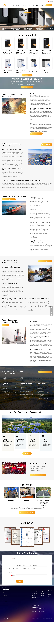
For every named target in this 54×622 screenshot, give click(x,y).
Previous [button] (2, 496)
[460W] (8, 43)
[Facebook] (2, 618)
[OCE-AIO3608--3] (8, 63)
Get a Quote (49, 5)
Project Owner (42, 568)
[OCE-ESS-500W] (33, 63)
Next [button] (51, 496)
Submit (19, 581)
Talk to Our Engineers (46, 144)
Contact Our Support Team (8, 199)
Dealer (35, 568)
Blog (49, 592)
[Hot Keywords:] (43, 2)
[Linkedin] (4, 618)
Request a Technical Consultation (27, 512)
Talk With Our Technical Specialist (38, 474)
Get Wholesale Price (27, 12)
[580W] (20, 43)
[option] (11, 496)
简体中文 (51, 1)
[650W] (33, 43)
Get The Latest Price (27, 75)
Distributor (19, 568)
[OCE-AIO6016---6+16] (20, 63)
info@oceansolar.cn (36, 607)
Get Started (5, 324)
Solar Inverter (34, 591)
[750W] (46, 43)
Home (49, 588)
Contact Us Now (27, 453)
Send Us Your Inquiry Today (45, 261)
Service (42, 595)
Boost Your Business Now (36, 133)
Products (50, 590)
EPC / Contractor (27, 568)
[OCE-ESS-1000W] (46, 63)
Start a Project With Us (27, 87)
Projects (42, 593)
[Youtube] (7, 618)
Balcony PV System (36, 597)
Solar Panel (34, 589)
